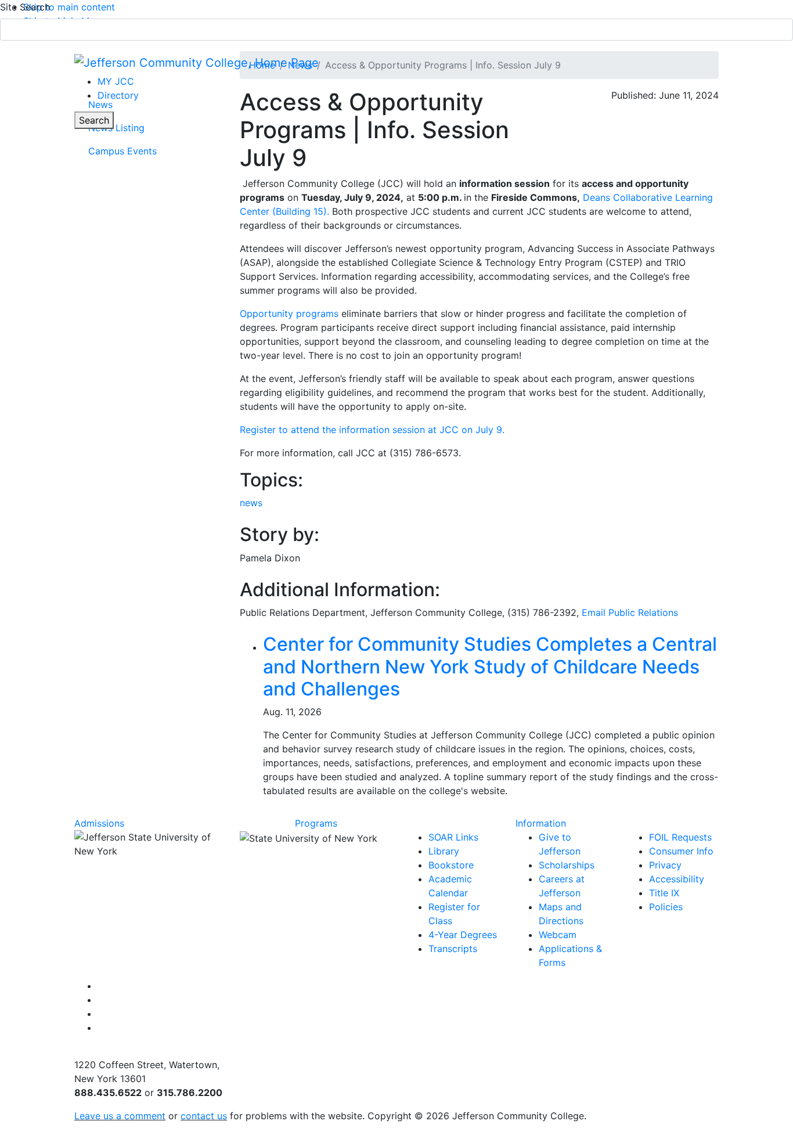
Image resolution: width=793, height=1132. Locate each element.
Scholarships (566, 865)
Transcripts (452, 948)
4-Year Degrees (462, 934)
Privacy (665, 865)
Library (443, 851)
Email (630, 612)
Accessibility (676, 879)
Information (541, 823)
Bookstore (451, 865)
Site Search (25, 7)
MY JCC (116, 81)
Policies (666, 907)
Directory (118, 95)
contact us (204, 1116)
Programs (316, 823)
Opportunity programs (289, 313)
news (251, 503)
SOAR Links (453, 837)
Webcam (557, 934)
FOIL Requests (680, 837)
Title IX (664, 893)
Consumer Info (681, 851)
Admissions (99, 823)
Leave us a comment (119, 1116)
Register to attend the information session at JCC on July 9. (372, 429)
